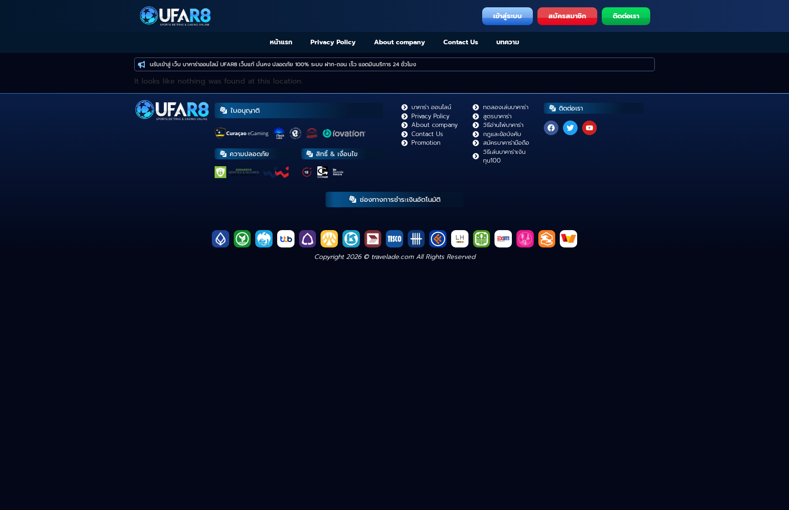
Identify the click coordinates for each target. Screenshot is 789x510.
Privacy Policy (333, 42)
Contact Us (460, 42)
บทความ (507, 42)
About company (399, 42)
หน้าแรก (281, 42)
